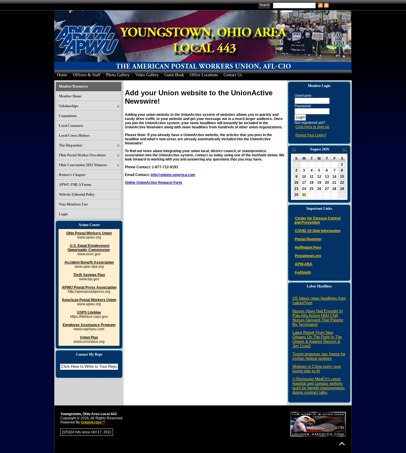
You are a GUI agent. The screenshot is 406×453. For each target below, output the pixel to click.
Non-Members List (73, 204)
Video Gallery (147, 75)
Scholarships (68, 106)
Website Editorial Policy (77, 194)
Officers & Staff (86, 75)
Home (62, 75)
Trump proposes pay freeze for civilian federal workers (318, 356)
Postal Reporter (308, 239)
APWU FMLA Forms (75, 185)
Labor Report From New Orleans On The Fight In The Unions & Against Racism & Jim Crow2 (317, 339)
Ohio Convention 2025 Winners (83, 165)
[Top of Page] (342, 443)
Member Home (70, 96)
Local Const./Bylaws (74, 135)
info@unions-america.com (173, 175)
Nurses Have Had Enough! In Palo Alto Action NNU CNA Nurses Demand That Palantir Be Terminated (317, 318)
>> (344, 149)
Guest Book (174, 75)
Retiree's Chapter (72, 175)
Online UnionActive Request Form (153, 182)
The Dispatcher (70, 145)
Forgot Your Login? (310, 135)
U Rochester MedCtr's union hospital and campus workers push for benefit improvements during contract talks (318, 386)
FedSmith (303, 272)
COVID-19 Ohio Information (317, 231)
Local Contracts (71, 126)
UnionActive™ (93, 422)
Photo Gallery (118, 75)
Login (63, 214)
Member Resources (73, 86)
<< (294, 149)
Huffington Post (308, 247)
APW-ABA (303, 264)
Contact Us (233, 75)
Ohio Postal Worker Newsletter (82, 155)
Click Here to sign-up (312, 127)
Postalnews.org (308, 256)
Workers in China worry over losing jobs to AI (316, 368)
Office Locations (204, 75)
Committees (68, 116)
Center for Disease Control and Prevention (317, 220)
